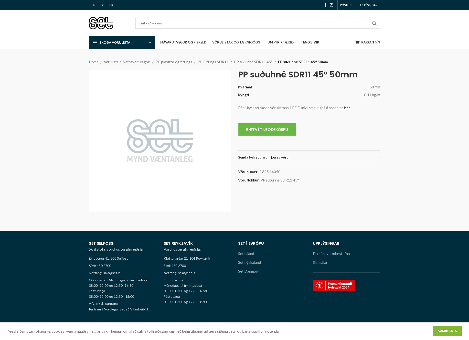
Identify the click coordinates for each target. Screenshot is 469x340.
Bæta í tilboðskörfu (267, 129)
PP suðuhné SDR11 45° (253, 62)
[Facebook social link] (325, 5)
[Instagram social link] (331, 5)
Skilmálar (320, 262)
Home (93, 62)
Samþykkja (447, 331)
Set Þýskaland (249, 262)
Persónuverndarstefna (331, 253)
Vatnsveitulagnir (136, 62)
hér (347, 108)
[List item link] (122, 265)
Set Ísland (246, 253)
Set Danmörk (248, 271)
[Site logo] (101, 22)
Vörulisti (111, 62)
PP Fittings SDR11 (213, 62)
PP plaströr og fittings (174, 62)
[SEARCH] (374, 23)
